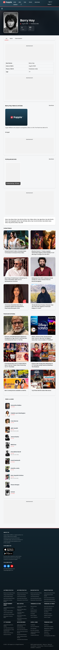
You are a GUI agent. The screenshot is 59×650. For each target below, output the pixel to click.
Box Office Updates (35, 630)
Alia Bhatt (46, 611)
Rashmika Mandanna (49, 606)
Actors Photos (22, 590)
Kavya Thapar (47, 617)
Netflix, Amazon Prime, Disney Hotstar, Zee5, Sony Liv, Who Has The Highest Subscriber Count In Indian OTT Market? (42, 338)
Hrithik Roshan (34, 611)
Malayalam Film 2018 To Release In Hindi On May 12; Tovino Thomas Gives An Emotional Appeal (42, 279)
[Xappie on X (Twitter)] (8, 566)
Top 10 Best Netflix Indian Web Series (41, 390)
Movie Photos (35, 590)
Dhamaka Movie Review (22, 629)
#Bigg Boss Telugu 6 (48, 628)
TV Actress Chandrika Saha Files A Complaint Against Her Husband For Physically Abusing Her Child (14, 306)
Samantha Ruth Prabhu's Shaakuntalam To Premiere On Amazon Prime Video (15, 252)
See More (51, 105)
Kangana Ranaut (48, 610)
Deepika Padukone (48, 615)
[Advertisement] (29, 53)
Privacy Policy (40, 646)
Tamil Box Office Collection (20, 613)
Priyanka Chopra (47, 613)
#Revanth (46, 632)
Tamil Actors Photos (21, 596)
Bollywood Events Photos (49, 593)
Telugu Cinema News (8, 610)
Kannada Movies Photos (36, 598)
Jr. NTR (32, 608)
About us (45, 644)
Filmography (18, 38)
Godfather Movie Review (22, 639)
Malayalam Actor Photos (22, 600)
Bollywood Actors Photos (22, 593)
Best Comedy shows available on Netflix (15, 390)
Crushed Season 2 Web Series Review (9, 630)
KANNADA (15, 4)
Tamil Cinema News (8, 612)
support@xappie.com (8, 570)
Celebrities (33, 624)
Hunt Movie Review (21, 628)
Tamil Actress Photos (8, 596)
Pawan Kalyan (34, 610)
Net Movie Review (7, 634)
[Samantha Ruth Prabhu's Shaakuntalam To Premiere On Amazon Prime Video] (16, 239)
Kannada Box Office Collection (21, 616)
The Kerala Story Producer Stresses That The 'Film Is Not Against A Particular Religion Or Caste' (42, 306)
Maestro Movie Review (8, 632)
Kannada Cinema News (9, 614)
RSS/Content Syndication (36, 644)
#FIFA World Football (48, 626)
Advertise (33, 647)
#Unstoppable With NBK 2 (49, 635)
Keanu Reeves (34, 615)
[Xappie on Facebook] (5, 566)
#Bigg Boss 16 (47, 630)
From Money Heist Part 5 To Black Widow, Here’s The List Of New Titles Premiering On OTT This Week (16, 365)
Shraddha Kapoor (48, 608)
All (6, 38)
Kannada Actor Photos (22, 598)
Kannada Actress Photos (9, 598)
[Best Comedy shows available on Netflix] (16, 379)
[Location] (21, 4)
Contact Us (38, 647)
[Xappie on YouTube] (12, 566)
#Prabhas (46, 624)
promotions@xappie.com (9, 568)
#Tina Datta (47, 634)
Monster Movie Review (22, 634)
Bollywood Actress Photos (9, 593)
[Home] (8, 2)
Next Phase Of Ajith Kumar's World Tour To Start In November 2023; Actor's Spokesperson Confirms (16, 279)
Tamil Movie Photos (35, 596)
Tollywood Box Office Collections (35, 633)
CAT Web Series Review (9, 628)
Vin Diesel (33, 613)
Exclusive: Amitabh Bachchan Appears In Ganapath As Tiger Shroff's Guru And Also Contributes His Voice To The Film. (16, 338)
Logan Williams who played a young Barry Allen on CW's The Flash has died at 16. (26, 127)
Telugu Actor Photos (21, 594)
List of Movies (33, 628)
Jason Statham (34, 617)
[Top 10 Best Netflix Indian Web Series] (43, 379)
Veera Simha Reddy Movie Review (21, 625)
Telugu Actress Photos (8, 594)
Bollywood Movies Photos (36, 593)
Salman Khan (34, 606)
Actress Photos (8, 590)
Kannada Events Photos (49, 597)
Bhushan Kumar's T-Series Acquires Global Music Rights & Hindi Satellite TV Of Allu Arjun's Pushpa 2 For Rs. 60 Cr (43, 252)
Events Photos (48, 590)
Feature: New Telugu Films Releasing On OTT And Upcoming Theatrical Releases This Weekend (42, 365)
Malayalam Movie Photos (36, 600)
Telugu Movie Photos (35, 594)
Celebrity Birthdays (35, 635)
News (11, 38)
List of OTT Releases (35, 626)
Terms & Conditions (48, 646)
